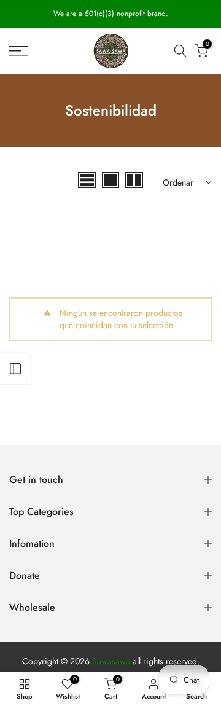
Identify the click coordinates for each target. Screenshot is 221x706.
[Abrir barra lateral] (15, 368)
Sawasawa (111, 661)
